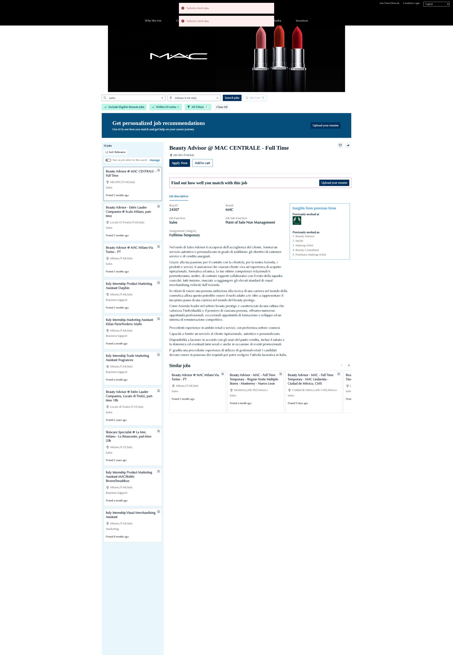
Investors (302, 20)
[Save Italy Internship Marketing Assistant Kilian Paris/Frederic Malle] (158, 318)
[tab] (180, 196)
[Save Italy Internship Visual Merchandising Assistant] (158, 511)
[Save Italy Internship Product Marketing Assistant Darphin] (158, 282)
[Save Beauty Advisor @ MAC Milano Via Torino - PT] (158, 246)
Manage (155, 160)
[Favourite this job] (340, 145)
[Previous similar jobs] (341, 365)
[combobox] (133, 98)
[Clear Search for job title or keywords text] (162, 97)
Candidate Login (411, 3)
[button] (165, 107)
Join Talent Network (390, 3)
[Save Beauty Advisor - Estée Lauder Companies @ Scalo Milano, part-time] (158, 206)
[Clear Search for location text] (217, 97)
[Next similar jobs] (348, 365)
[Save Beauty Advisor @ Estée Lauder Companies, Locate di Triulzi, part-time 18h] (158, 390)
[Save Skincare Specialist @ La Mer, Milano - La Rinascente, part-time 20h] (158, 431)
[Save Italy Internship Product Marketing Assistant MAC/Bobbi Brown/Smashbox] (158, 471)
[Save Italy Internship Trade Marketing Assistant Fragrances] (158, 354)
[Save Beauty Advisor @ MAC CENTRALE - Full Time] (158, 170)
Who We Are (153, 20)
